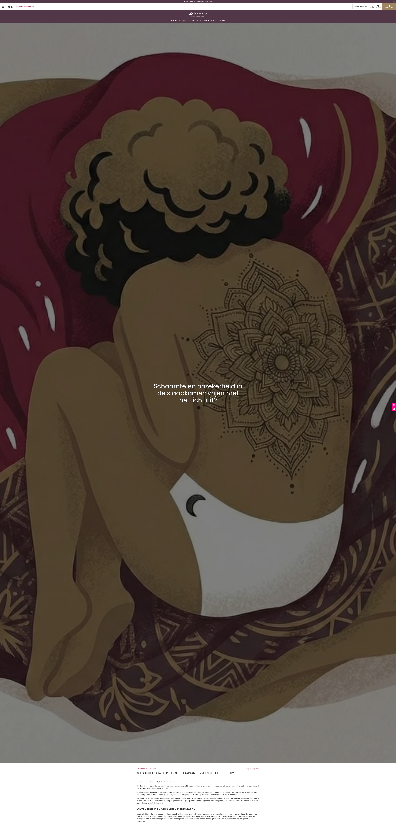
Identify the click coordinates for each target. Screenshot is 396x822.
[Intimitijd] (198, 14)
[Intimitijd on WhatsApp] (12, 7)
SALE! (222, 20)
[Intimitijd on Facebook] (6, 7)
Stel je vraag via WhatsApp (24, 7)
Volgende (255, 768)
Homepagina (142, 768)
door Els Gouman (142, 782)
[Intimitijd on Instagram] (9, 7)
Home (174, 20)
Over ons (194, 20)
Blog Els (183, 20)
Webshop (209, 20)
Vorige (247, 768)
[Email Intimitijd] (3, 7)
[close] (394, 2)
